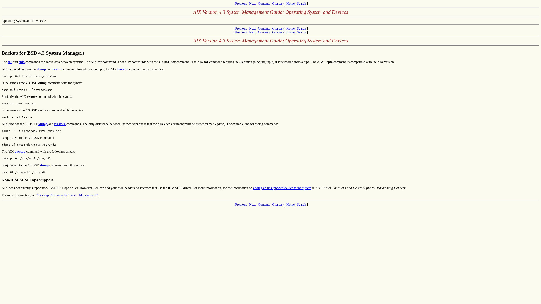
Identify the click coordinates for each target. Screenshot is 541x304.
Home (290, 3)
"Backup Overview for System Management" (67, 195)
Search (301, 3)
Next (252, 3)
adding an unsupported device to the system (282, 188)
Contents (264, 3)
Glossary (278, 3)
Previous (241, 3)
